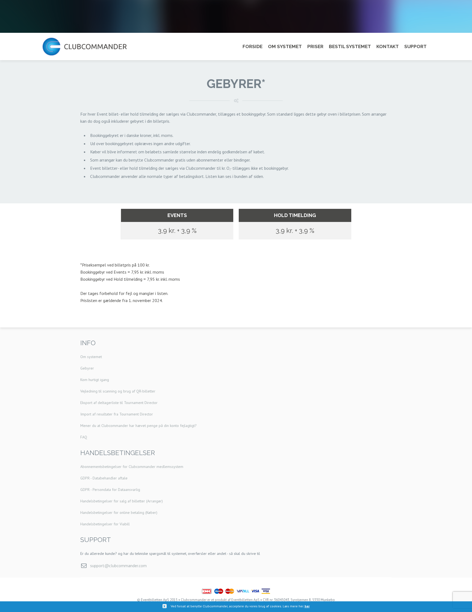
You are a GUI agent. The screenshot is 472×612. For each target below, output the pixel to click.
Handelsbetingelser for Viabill (105, 524)
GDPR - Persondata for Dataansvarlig (110, 489)
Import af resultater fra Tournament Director (116, 414)
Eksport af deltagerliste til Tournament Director (119, 402)
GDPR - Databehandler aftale (104, 478)
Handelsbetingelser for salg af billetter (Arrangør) (121, 501)
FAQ (83, 437)
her (307, 606)
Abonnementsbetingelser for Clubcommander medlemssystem (131, 466)
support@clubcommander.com (118, 565)
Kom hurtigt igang (94, 379)
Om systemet (91, 356)
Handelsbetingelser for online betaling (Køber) (118, 512)
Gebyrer (87, 368)
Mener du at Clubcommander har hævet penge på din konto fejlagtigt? (138, 425)
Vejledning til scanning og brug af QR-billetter (117, 391)
